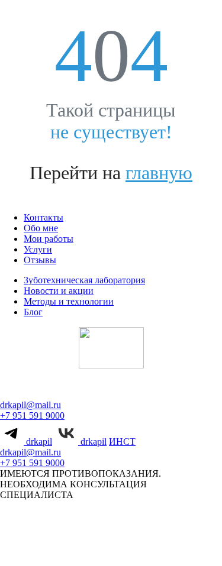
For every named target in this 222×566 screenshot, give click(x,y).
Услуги (38, 249)
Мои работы (48, 239)
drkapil (38, 441)
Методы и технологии (69, 301)
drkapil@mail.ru (30, 405)
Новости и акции (59, 291)
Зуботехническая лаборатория (84, 280)
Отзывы (40, 260)
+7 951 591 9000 (32, 415)
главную (159, 172)
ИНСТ (122, 441)
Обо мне (41, 228)
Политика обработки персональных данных (111, 538)
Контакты (43, 217)
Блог (33, 312)
